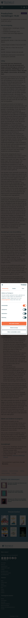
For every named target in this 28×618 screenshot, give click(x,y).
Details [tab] (14, 288)
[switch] (25, 310)
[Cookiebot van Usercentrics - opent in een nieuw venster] (21, 285)
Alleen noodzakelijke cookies (14, 331)
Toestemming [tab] (5, 288)
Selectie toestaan (14, 327)
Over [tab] (23, 288)
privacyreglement (5, 299)
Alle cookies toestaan (14, 323)
